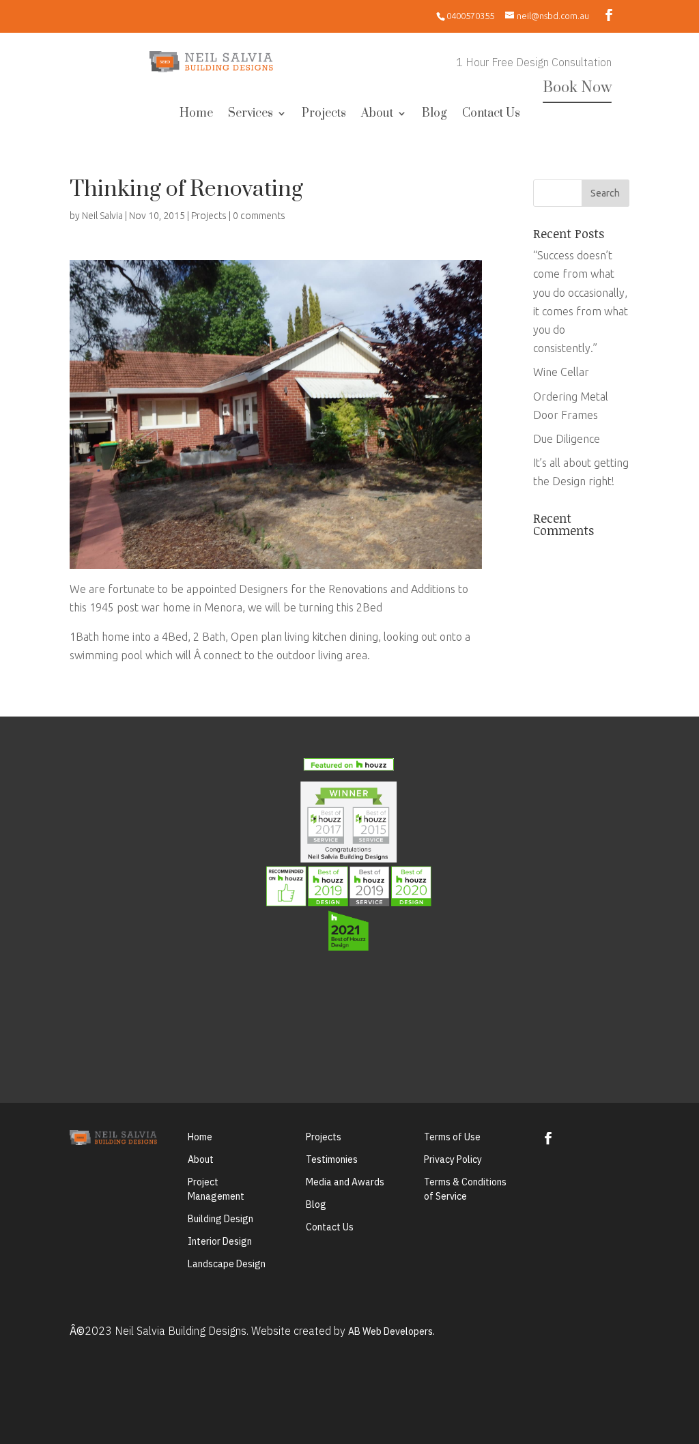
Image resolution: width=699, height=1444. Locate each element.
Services (250, 115)
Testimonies (332, 1159)
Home (196, 115)
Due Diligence (566, 439)
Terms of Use (452, 1137)
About (377, 115)
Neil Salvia (102, 215)
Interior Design (220, 1241)
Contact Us (491, 115)
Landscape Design (227, 1264)
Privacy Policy (453, 1159)
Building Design (220, 1219)
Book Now (577, 87)
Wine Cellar (561, 372)
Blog (434, 115)
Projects (324, 115)
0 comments (259, 215)
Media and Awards (345, 1182)
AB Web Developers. (391, 1331)
